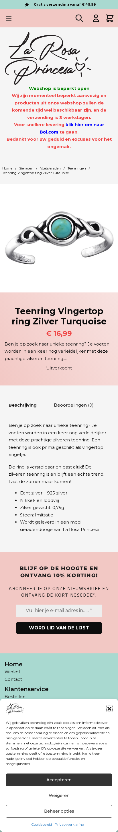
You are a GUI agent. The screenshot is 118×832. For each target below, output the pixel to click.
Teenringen (77, 168)
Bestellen (15, 696)
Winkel (12, 672)
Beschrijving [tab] (23, 405)
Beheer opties (59, 811)
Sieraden (26, 168)
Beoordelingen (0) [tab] (74, 405)
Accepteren (59, 779)
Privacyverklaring (69, 824)
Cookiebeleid (41, 824)
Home (7, 168)
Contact (13, 679)
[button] (109, 709)
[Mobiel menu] (8, 18)
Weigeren (59, 795)
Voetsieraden (50, 168)
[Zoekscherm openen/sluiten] (79, 18)
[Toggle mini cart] (109, 18)
